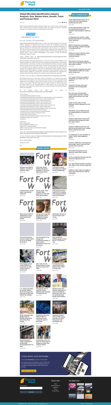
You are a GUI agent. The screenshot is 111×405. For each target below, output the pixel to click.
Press (55, 384)
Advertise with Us (55, 385)
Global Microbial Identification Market (29, 43)
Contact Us (55, 387)
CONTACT (39, 9)
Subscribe (31, 392)
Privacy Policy (55, 391)
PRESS (34, 9)
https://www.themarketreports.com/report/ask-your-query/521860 (36, 91)
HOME (21, 9)
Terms (55, 389)
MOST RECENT (27, 9)
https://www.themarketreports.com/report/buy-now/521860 (51, 75)
